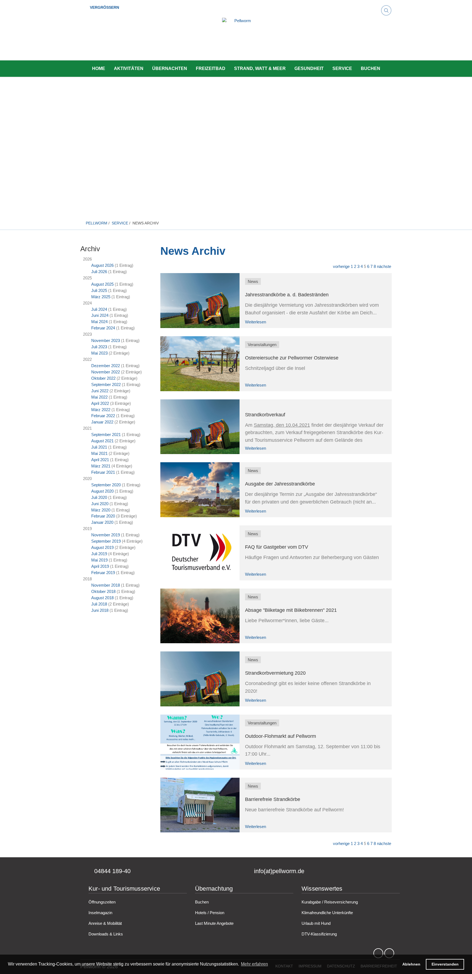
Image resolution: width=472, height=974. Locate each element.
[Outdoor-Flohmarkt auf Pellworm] (200, 742)
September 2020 (106, 484)
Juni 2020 (99, 503)
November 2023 (105, 340)
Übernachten (169, 68)
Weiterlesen (255, 322)
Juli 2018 (99, 604)
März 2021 (100, 466)
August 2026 (102, 265)
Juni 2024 (99, 315)
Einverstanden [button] (445, 964)
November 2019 (105, 535)
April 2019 (100, 566)
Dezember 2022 (105, 365)
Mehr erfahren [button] (254, 964)
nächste (384, 266)
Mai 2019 (99, 560)
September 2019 (106, 541)
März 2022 (100, 409)
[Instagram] (389, 953)
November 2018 (105, 585)
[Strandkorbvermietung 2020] (200, 678)
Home (98, 68)
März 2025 (100, 296)
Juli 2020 (99, 497)
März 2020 (100, 510)
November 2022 (105, 372)
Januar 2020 (102, 522)
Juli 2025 (99, 290)
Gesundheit (309, 68)
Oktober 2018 (103, 591)
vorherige (341, 266)
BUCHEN (370, 68)
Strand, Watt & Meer (260, 68)
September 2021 (106, 434)
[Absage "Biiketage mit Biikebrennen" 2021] (200, 616)
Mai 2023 (99, 353)
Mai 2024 (99, 321)
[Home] (240, 40)
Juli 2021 (99, 447)
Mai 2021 (99, 453)
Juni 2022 (99, 390)
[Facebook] (378, 953)
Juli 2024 (99, 309)
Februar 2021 (103, 472)
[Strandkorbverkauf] (200, 426)
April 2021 (100, 459)
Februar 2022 (103, 415)
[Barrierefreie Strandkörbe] (200, 805)
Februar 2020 (103, 516)
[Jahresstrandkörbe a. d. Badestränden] (200, 300)
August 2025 (102, 284)
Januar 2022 (102, 422)
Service (342, 68)
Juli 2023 (99, 346)
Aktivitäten (128, 68)
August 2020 (102, 491)
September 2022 (106, 384)
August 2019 (102, 547)
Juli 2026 (99, 271)
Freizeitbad (210, 68)
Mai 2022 (99, 397)
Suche (387, 5)
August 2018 (102, 597)
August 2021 (102, 440)
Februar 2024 (103, 328)
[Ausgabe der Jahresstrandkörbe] (200, 489)
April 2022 (100, 403)
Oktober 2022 (103, 378)
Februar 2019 (103, 572)
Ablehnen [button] (411, 964)
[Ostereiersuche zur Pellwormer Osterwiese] (200, 363)
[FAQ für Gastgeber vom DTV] (200, 552)
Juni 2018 (99, 610)
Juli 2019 (99, 553)
